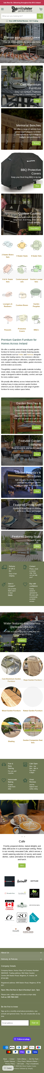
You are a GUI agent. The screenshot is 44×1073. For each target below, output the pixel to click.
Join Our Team (33, 1045)
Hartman (30, 354)
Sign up (35, 1009)
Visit (22, 852)
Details (10, 595)
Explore (25, 639)
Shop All (22, 48)
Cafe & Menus (21, 1045)
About (5, 1045)
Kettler (21, 354)
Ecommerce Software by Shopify (22, 1055)
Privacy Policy (10, 1050)
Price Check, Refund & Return (27, 1048)
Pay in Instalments (32, 1050)
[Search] (40, 16)
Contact (12, 1045)
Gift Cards (20, 1050)
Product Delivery (9, 1048)
